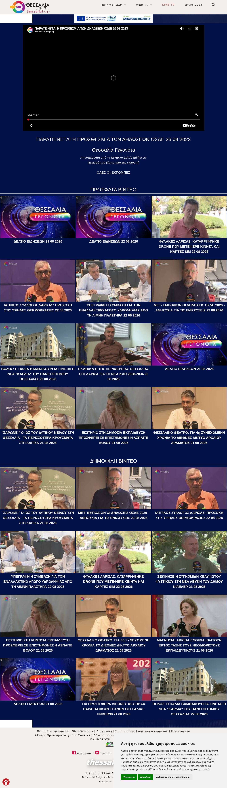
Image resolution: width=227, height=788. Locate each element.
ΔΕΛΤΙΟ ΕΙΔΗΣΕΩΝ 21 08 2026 (189, 369)
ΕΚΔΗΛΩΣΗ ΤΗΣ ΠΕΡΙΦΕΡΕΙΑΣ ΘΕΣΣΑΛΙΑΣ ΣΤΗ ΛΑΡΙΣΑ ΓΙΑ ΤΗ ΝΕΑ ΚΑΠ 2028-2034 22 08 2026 (113, 374)
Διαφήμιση (104, 731)
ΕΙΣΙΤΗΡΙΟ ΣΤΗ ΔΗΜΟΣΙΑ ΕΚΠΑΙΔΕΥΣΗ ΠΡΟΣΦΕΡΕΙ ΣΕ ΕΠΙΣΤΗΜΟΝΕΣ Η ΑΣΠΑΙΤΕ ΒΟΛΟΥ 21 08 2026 (113, 438)
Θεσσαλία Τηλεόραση (53, 731)
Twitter (105, 753)
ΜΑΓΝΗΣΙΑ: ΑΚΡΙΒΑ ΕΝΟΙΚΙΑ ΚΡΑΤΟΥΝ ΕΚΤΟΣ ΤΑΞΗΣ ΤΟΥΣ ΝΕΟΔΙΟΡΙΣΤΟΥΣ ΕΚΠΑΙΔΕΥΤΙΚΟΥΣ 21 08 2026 (189, 645)
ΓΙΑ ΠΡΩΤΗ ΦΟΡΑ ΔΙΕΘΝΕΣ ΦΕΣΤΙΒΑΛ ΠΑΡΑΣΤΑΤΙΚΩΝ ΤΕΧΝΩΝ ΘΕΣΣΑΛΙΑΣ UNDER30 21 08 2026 (113, 709)
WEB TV (142, 4)
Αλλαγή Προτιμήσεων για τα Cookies (62, 735)
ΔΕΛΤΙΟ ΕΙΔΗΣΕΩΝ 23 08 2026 (38, 241)
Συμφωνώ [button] (129, 777)
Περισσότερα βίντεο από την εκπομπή (113, 162)
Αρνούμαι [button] (145, 777)
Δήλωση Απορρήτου (153, 731)
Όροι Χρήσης (125, 731)
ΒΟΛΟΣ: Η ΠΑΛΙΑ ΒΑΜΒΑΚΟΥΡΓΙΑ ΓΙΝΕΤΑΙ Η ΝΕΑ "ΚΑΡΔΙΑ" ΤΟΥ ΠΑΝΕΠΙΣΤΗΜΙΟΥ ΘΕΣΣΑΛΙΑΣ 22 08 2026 (38, 374)
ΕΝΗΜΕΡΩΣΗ (112, 4)
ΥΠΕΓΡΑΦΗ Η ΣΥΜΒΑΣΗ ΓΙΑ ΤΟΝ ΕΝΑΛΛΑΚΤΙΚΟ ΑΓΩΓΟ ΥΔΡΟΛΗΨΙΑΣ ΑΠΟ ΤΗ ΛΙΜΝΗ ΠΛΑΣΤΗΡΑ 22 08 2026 (113, 310)
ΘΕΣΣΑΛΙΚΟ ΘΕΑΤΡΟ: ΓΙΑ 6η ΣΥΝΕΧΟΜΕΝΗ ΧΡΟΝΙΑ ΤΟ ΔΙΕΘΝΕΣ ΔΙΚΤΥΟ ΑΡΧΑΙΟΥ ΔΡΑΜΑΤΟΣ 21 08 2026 (189, 438)
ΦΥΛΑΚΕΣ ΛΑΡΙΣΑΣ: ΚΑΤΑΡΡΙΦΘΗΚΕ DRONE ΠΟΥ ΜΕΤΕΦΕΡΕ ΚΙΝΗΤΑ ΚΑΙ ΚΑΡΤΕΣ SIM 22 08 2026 (189, 246)
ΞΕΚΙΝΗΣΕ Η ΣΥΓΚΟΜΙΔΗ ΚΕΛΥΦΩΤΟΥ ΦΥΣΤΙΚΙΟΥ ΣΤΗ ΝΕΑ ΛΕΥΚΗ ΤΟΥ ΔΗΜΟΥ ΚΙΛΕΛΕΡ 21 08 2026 (189, 582)
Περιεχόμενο (180, 731)
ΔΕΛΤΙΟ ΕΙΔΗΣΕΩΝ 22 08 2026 (113, 241)
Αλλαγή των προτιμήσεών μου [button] (172, 777)
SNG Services (82, 731)
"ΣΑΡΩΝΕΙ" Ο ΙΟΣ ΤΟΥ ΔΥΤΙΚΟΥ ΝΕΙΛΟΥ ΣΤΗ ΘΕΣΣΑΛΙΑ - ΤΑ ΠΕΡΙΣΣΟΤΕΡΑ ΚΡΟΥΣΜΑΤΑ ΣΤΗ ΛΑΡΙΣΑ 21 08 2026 (38, 438)
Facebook (84, 753)
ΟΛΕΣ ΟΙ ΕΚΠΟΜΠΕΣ (113, 172)
